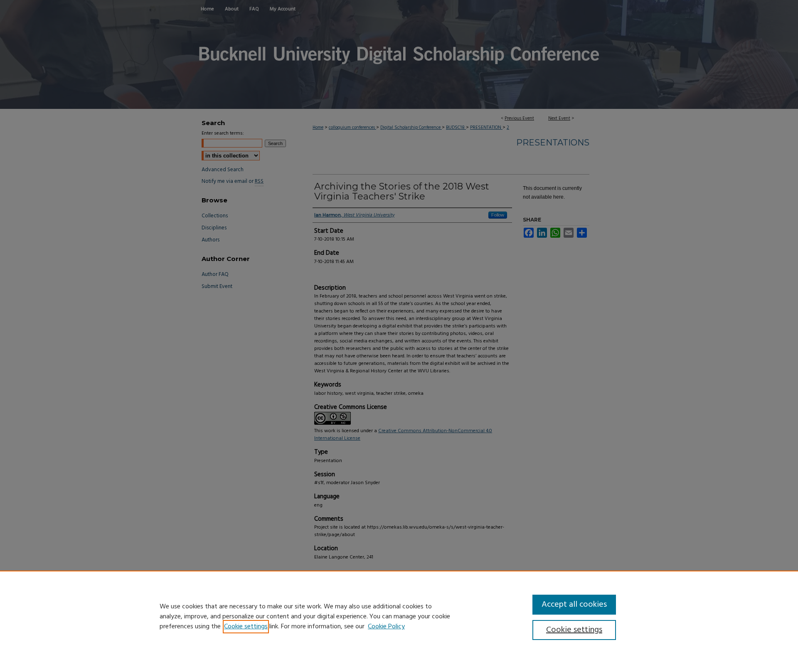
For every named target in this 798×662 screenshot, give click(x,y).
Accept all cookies (574, 604)
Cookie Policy (386, 626)
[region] (399, 616)
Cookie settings (246, 626)
